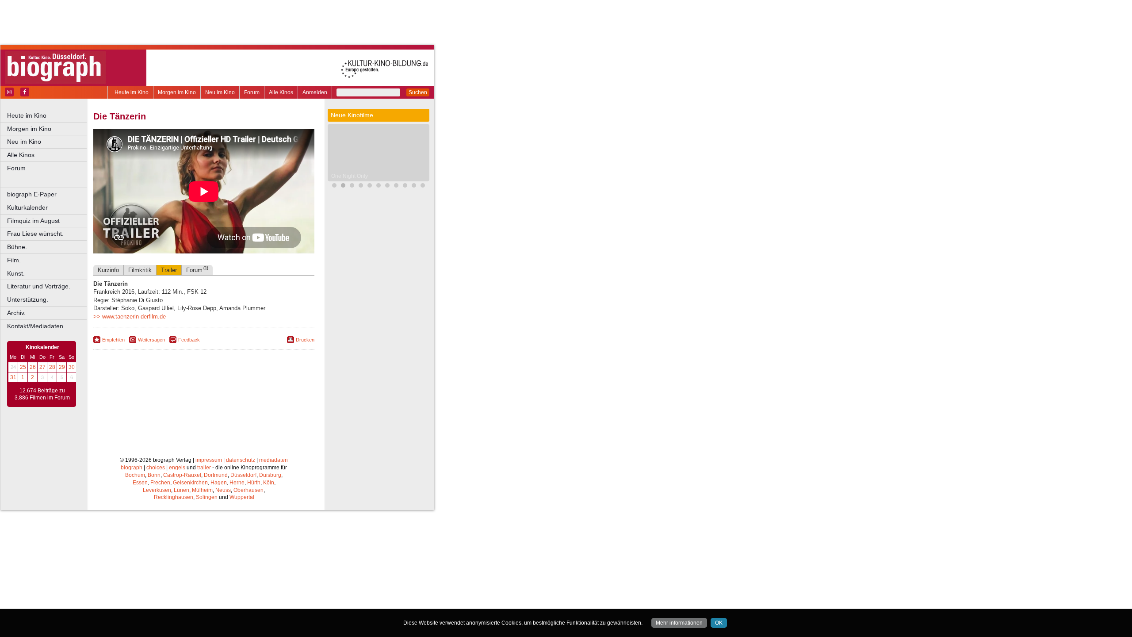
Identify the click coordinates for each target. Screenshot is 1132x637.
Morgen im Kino (177, 92)
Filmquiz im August (33, 220)
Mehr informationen (679, 623)
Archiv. (16, 312)
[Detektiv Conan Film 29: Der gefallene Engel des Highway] (387, 186)
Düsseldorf (243, 475)
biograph (131, 467)
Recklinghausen (173, 497)
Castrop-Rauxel (182, 475)
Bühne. (17, 246)
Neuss (223, 490)
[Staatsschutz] (413, 186)
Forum (252, 92)
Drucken (305, 339)
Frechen (160, 483)
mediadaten (273, 460)
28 (52, 367)
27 (42, 367)
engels (177, 467)
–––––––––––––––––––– (42, 181)
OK (719, 623)
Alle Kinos (281, 92)
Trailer (169, 270)
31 (13, 377)
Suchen (418, 92)
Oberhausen (248, 490)
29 (62, 367)
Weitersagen (151, 339)
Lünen (181, 490)
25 (23, 367)
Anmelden (314, 92)
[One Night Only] (343, 186)
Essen (140, 483)
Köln (268, 483)
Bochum (135, 475)
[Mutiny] (396, 186)
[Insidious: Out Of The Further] (378, 186)
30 (72, 367)
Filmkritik (140, 270)
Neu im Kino (220, 92)
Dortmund (216, 475)
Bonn (154, 475)
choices (155, 467)
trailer (204, 467)
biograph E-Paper (32, 194)
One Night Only (349, 176)
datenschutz (240, 460)
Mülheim (202, 490)
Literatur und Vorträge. (38, 286)
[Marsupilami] (360, 186)
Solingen (207, 497)
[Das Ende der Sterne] (334, 186)
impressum (208, 460)
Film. (14, 260)
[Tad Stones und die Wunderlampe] (405, 186)
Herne (237, 483)
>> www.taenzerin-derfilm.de (129, 316)
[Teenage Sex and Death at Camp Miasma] (422, 186)
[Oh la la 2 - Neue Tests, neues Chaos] (369, 186)
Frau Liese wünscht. (35, 233)
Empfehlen (113, 339)
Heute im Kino (132, 92)
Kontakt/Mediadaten (35, 326)
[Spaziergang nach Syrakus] (352, 186)
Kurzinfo (108, 270)
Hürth (253, 483)
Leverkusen (157, 490)
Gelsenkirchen (190, 483)
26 (33, 367)
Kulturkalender (27, 207)
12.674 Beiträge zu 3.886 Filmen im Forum (42, 394)
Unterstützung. (27, 299)
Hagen (218, 483)
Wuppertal (241, 497)
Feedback (189, 339)
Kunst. (16, 273)
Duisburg (270, 475)
